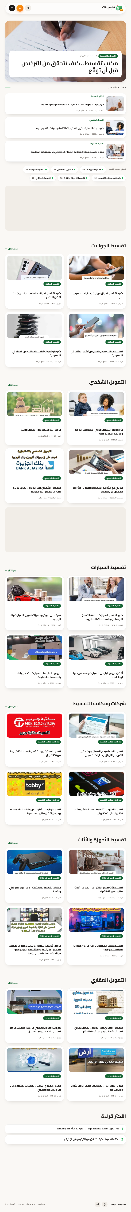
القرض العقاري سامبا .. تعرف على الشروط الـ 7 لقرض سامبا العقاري (35, 1087)
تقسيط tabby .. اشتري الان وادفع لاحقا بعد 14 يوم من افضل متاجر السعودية (35, 811)
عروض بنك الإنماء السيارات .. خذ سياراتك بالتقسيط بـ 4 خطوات (39, 675)
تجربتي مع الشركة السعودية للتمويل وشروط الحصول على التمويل (98, 489)
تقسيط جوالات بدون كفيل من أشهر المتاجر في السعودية (97, 353)
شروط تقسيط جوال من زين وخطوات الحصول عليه (98, 295)
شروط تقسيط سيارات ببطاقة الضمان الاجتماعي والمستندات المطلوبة (67, 152)
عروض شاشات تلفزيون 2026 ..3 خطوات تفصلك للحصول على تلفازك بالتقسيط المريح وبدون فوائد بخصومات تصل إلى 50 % (35, 949)
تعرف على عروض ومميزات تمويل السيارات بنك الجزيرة (35, 617)
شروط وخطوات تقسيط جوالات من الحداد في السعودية (36, 353)
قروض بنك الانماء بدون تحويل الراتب (41, 429)
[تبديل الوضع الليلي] (19, 8)
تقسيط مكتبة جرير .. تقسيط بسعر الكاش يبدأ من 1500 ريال (35, 753)
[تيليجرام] (97, 1204)
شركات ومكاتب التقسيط (107, 178)
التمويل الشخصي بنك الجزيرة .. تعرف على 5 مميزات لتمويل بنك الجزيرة (37, 489)
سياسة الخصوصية (27, 1204)
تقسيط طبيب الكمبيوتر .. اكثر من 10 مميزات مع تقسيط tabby (98, 947)
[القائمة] (12, 8)
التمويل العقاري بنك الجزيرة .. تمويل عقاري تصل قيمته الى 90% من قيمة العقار (98, 1029)
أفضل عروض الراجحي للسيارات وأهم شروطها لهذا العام (98, 675)
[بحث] (28, 8)
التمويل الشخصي (96, 120)
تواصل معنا (10, 1204)
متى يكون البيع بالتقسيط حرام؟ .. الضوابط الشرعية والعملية (72, 104)
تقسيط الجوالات (91, 169)
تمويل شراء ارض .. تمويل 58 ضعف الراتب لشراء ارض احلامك (97, 1087)
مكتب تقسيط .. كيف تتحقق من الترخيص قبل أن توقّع (91, 1139)
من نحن (41, 1204)
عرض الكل (13, 249)
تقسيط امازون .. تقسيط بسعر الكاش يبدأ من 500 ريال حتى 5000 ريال (98, 811)
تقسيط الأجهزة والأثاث (72, 178)
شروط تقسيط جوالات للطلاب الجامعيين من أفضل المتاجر (37, 295)
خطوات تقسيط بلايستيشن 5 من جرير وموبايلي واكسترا (35, 889)
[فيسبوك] (105, 1204)
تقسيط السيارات (97, 143)
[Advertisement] (65, 208)
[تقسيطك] (112, 8)
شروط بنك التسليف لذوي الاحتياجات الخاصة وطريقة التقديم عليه (70, 128)
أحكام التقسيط (97, 96)
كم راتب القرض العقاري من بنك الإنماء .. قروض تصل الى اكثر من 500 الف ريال (35, 1029)
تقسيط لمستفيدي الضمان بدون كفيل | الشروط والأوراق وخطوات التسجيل (100, 753)
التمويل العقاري (41, 178)
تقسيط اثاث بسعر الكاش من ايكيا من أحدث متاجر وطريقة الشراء (98, 889)
